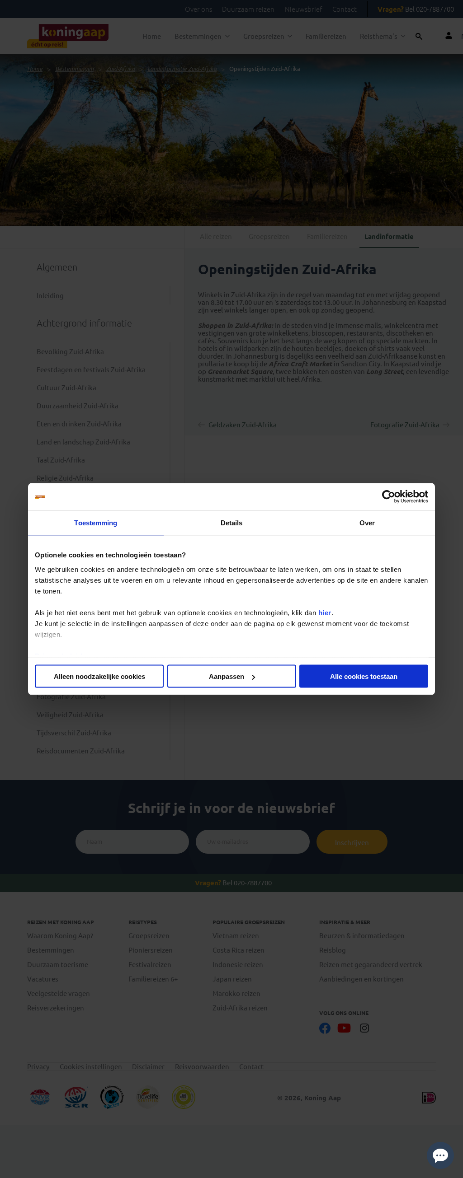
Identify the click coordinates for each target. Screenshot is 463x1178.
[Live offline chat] (440, 1155)
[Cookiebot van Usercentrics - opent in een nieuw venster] (388, 497)
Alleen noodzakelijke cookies (99, 676)
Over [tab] (367, 523)
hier (324, 612)
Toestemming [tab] (95, 523)
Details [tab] (232, 523)
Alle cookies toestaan (363, 676)
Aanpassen (226, 676)
